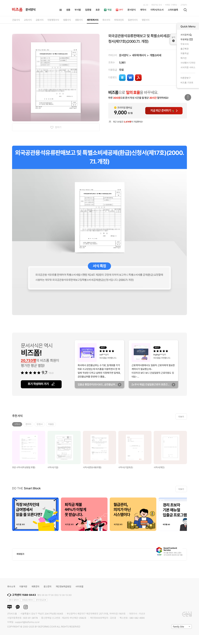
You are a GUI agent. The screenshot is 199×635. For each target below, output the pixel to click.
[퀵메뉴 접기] (173, 39)
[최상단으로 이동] (188, 97)
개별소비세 (155, 55)
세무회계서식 (139, 55)
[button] (190, 447)
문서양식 (123, 55)
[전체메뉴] (60, 10)
